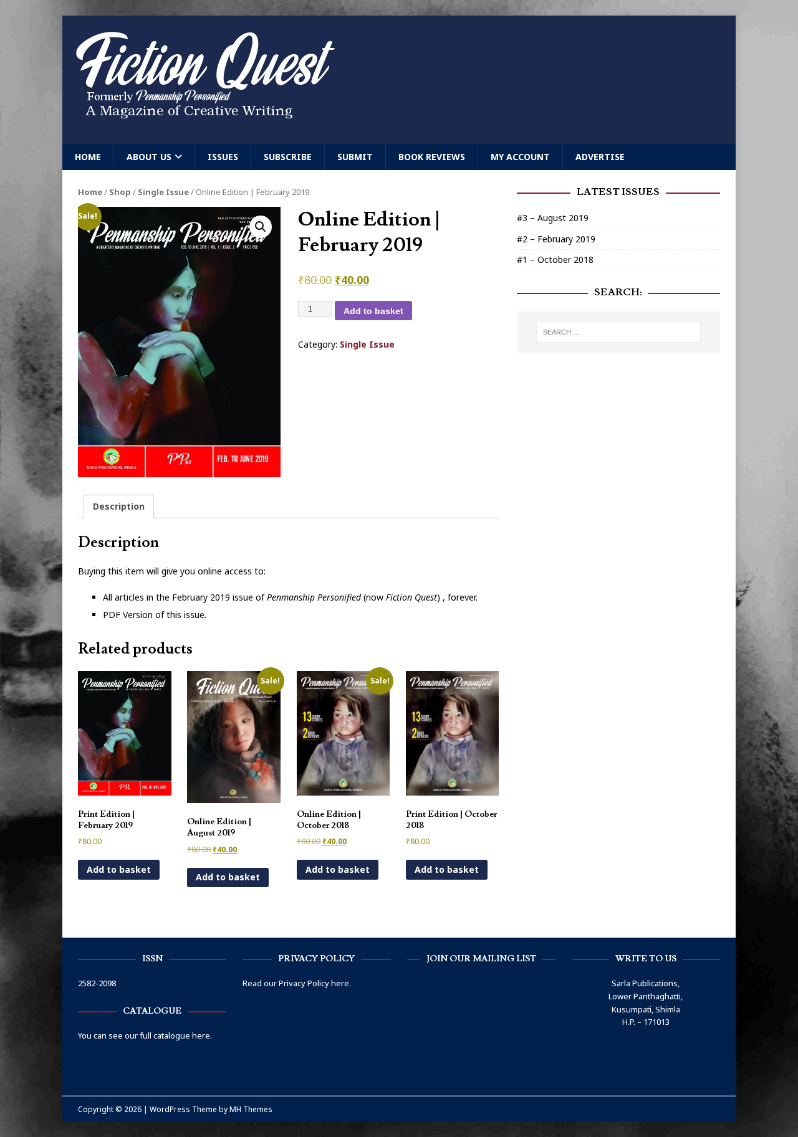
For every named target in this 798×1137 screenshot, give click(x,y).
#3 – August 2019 (553, 218)
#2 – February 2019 (556, 239)
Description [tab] (119, 506)
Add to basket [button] (119, 869)
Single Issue (163, 191)
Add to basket (373, 311)
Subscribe (288, 157)
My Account (520, 157)
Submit (355, 157)
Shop (120, 191)
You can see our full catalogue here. (145, 1035)
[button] (260, 227)
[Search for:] (618, 332)
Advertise (600, 157)
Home (88, 157)
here (340, 983)
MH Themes (250, 1109)
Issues (223, 157)
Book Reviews (431, 157)
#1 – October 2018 (555, 259)
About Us (149, 157)
